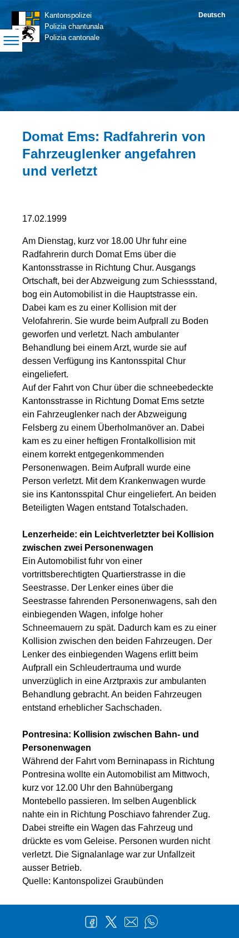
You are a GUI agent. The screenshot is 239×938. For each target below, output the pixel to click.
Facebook (91, 922)
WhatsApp (151, 922)
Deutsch (211, 15)
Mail (131, 922)
